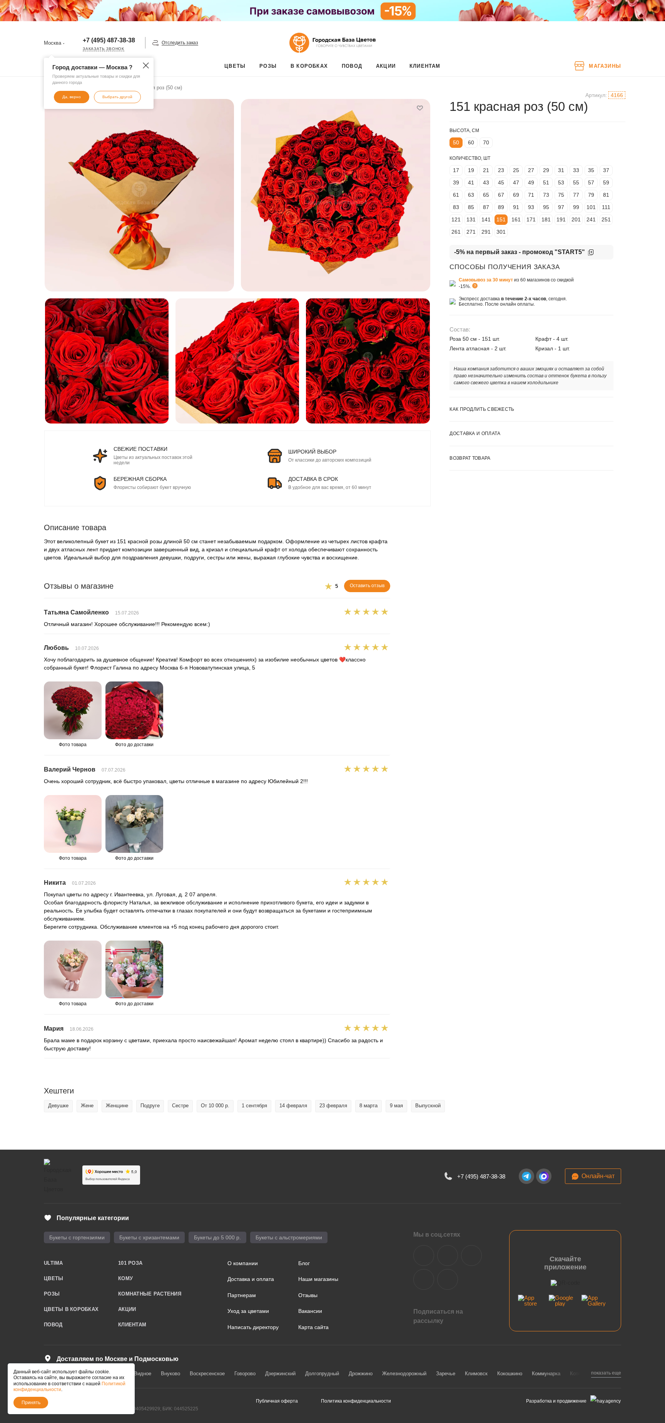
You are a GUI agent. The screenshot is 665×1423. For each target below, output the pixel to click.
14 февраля (293, 1105)
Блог (304, 1263)
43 (486, 182)
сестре (180, 1105)
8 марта (368, 1105)
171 (531, 219)
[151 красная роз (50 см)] (139, 195)
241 (591, 219)
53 (561, 182)
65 (486, 195)
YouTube (471, 1255)
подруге (150, 1105)
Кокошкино (509, 1373)
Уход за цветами (248, 1311)
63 (471, 195)
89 (501, 207)
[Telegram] (526, 1176)
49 (531, 182)
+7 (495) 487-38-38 (109, 40)
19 (471, 170)
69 (516, 195)
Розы (52, 1294)
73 (546, 195)
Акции (127, 1309)
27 (531, 170)
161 (516, 219)
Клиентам (132, 1325)
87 (486, 207)
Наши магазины (318, 1279)
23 (501, 170)
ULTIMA (53, 1263)
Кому (125, 1278)
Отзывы (307, 1295)
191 (561, 219)
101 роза (130, 1263)
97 (561, 207)
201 (576, 219)
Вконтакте (423, 1255)
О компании (242, 1263)
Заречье (445, 1373)
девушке (58, 1105)
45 (501, 182)
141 (486, 219)
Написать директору (253, 1327)
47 (516, 182)
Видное (142, 1373)
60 (471, 142)
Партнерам (241, 1295)
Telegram (447, 1255)
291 (486, 232)
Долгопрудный (322, 1373)
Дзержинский (280, 1373)
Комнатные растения (149, 1294)
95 (546, 207)
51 (546, 182)
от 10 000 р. (215, 1105)
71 (531, 195)
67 (501, 195)
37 (606, 170)
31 (561, 170)
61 (456, 195)
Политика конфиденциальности (356, 1401)
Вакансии (310, 1311)
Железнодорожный (404, 1373)
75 (561, 195)
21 (486, 170)
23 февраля (333, 1105)
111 (606, 207)
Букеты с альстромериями (289, 1237)
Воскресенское (207, 1373)
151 (501, 219)
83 (456, 207)
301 (501, 232)
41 (471, 182)
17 (456, 170)
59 (606, 182)
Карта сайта (313, 1327)
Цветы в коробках (71, 1309)
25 (516, 170)
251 (606, 219)
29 (546, 170)
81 (606, 195)
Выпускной (428, 1105)
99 (576, 207)
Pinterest (447, 1279)
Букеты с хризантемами (149, 1237)
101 (591, 207)
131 (471, 219)
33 (576, 170)
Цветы (53, 1278)
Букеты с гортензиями (77, 1237)
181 (546, 219)
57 (591, 182)
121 (456, 219)
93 (531, 207)
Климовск (476, 1373)
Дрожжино (361, 1373)
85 (471, 207)
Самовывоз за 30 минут (486, 280)
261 (456, 232)
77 (576, 195)
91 (516, 207)
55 (576, 182)
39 (456, 182)
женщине (117, 1105)
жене (87, 1105)
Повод (53, 1325)
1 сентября (254, 1105)
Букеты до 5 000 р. (217, 1237)
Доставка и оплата (250, 1279)
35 (591, 170)
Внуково (170, 1373)
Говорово (245, 1373)
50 (456, 142)
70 (486, 142)
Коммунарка (546, 1373)
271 (471, 232)
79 (591, 195)
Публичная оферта (277, 1401)
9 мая (396, 1105)
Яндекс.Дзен (423, 1279)
